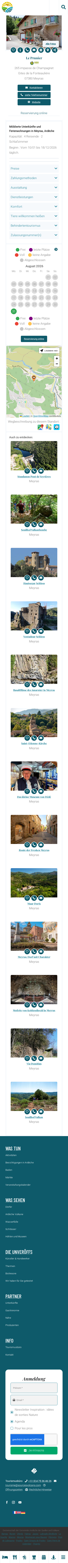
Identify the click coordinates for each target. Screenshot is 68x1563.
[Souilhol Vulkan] (34, 1096)
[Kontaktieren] (34, 50)
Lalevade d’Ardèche (48, 1534)
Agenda (20, 1421)
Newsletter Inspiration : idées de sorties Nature (34, 1412)
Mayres (12, 1537)
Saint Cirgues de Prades (35, 1540)
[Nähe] (53, 1557)
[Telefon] (27, 50)
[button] (34, 378)
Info (9, 1340)
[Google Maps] (41, 427)
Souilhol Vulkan (34, 1117)
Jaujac (35, 1534)
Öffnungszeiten (14, 1489)
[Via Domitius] (34, 1042)
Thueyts (36, 1544)
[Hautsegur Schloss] (34, 562)
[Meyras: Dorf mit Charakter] (34, 936)
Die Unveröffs (18, 1252)
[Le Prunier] (34, 17)
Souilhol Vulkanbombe (34, 530)
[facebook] (6, 1502)
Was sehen (15, 1200)
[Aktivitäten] (24, 1557)
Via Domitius (34, 1063)
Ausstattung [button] (19, 187)
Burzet (12, 1534)
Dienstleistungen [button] (22, 197)
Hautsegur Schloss (34, 583)
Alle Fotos (51, 44)
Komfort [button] (16, 206)
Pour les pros (24, 1428)
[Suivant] (56, 249)
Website (36, 102)
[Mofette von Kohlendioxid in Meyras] (34, 989)
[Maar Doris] (34, 882)
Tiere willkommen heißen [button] (28, 216)
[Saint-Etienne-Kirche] (34, 722)
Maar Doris (34, 903)
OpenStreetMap (41, 415)
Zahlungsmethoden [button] (24, 178)
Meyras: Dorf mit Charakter (34, 957)
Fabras (28, 1534)
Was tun (13, 1148)
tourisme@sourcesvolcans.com (23, 1485)
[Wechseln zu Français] (15, 1512)
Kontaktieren (36, 87)
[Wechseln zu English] (19, 1512)
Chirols (20, 1534)
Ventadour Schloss (34, 636)
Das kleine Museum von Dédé (34, 797)
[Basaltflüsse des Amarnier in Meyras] (34, 669)
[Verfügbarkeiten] (41, 50)
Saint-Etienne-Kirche (34, 743)
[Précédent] (12, 249)
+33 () (39, 1481)
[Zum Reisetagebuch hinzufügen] (13, 50)
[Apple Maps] (48, 427)
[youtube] (19, 1502)
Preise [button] (15, 168)
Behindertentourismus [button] (25, 225)
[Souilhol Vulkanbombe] (34, 509)
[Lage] (48, 50)
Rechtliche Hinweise (40, 1489)
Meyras (20, 1537)
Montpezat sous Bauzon (36, 1537)
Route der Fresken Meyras (34, 850)
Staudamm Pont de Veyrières (34, 476)
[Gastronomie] (15, 1557)
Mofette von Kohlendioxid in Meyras (34, 1010)
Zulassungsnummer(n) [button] (26, 235)
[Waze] (56, 427)
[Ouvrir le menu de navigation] (63, 1557)
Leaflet (25, 415)
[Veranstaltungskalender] (44, 1557)
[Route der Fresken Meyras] (34, 829)
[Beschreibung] (20, 50)
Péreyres (53, 1537)
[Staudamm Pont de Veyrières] (34, 455)
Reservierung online (34, 339)
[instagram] (13, 1502)
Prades (19, 1540)
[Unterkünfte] (5, 1557)
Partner (13, 1296)
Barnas (5, 1534)
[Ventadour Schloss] (34, 615)
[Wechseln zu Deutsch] (23, 1512)
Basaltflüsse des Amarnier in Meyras (34, 690)
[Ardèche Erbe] (34, 1557)
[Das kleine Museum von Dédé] (34, 775)
